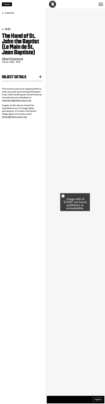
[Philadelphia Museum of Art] (52, 4)
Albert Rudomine (12, 58)
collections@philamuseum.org (16, 100)
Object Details (14, 77)
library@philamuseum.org (14, 117)
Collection (9, 13)
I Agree (97, 399)
